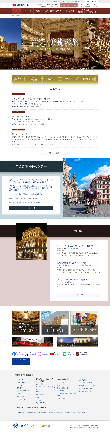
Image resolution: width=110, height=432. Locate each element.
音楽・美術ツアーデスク (69, 5)
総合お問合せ (81, 412)
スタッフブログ (21, 399)
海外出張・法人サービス (37, 408)
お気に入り (95, 6)
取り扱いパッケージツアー (87, 391)
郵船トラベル (45, 354)
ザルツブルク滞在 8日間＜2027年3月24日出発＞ (26, 203)
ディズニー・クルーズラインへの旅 (72, 1)
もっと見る (56, 153)
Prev (23, 43)
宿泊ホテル (39, 394)
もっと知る (20, 396)
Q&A (18, 393)
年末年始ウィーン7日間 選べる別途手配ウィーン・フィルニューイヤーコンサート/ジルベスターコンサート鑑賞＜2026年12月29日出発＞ (30, 188)
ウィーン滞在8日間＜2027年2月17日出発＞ (24, 198)
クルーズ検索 (21, 382)
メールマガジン (21, 363)
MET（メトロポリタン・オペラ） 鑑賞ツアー (72, 280)
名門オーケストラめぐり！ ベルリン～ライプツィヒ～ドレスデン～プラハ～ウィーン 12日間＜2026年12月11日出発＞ (31, 181)
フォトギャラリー (19, 144)
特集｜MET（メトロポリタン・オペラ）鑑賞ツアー (31, 124)
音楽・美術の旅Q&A (63, 388)
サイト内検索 (88, 6)
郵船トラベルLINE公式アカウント (25, 106)
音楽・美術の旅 (91, 1)
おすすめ (19, 385)
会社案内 (20, 408)
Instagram (39, 354)
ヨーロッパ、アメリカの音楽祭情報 (42, 144)
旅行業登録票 (42, 412)
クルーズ (54, 1)
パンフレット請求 (21, 359)
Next (87, 43)
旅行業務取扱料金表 (70, 412)
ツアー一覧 (31, 208)
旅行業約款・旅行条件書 (55, 412)
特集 (58, 385)
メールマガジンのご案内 (86, 382)
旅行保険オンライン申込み (87, 385)
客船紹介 (19, 388)
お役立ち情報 (83, 380)
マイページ (81, 6)
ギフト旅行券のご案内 (85, 388)
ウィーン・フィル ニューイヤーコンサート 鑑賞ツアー (76, 246)
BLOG (77, 354)
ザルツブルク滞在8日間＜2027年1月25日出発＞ (25, 194)
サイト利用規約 (19, 412)
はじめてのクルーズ (23, 391)
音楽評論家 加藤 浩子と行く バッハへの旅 (71, 263)
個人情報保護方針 (31, 412)
